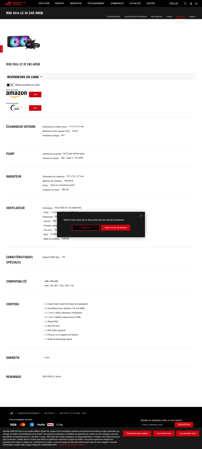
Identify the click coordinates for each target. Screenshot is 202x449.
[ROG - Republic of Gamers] (15, 3)
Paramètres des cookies (137, 433)
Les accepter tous (188, 433)
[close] (141, 215)
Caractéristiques (113, 16)
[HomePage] (11, 413)
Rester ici (85, 227)
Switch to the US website (116, 227)
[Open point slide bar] (1, 49)
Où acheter (180, 16)
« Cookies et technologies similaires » (72, 445)
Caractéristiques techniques (135, 16)
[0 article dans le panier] (196, 3)
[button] (184, 425)
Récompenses (156, 16)
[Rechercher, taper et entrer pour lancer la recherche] (185, 3)
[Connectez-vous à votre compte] (190, 3)
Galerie (169, 16)
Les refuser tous (164, 433)
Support (192, 16)
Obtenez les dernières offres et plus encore (161, 420)
